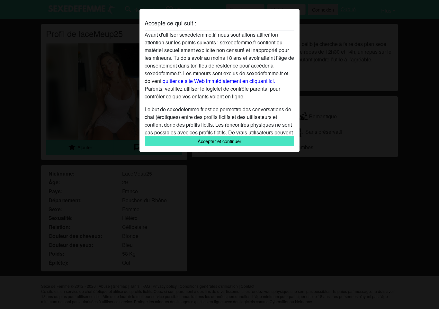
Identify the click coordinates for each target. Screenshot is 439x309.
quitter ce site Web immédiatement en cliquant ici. (219, 81)
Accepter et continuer (219, 141)
